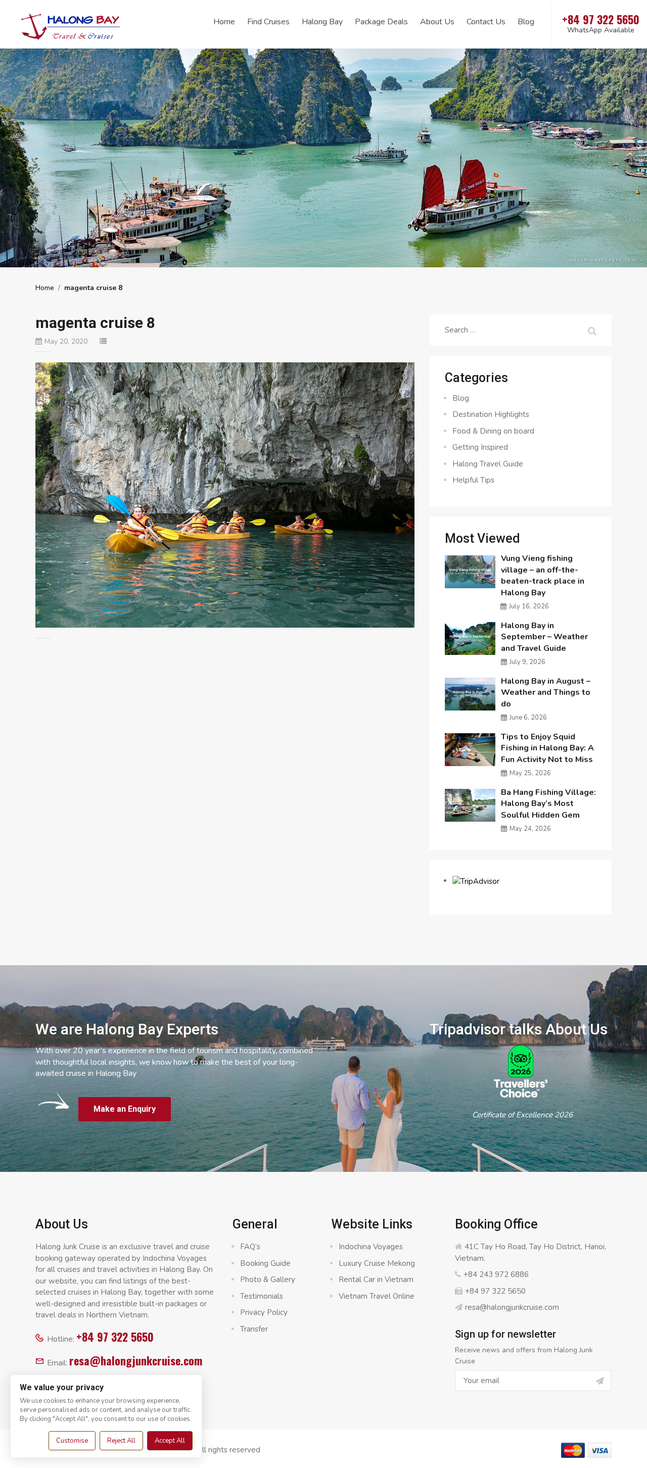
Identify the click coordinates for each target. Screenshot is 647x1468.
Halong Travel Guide (487, 464)
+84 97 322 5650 (115, 1337)
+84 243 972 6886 (496, 1274)
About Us (437, 21)
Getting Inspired (480, 447)
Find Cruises (268, 21)
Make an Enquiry (125, 1109)
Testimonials (261, 1296)
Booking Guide (265, 1263)
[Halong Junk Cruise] (70, 25)
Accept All (170, 1440)
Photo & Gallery (267, 1279)
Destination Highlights (490, 414)
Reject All (121, 1440)
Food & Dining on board (493, 431)
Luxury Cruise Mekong (377, 1263)
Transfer (254, 1329)
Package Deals (381, 21)
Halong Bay (322, 21)
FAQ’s (250, 1247)
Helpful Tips (473, 480)
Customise (72, 1440)
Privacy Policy (264, 1312)
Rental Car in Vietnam (376, 1279)
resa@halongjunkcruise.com (135, 1360)
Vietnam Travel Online (376, 1296)
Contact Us (486, 21)
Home (224, 21)
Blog (526, 21)
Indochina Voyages (371, 1247)
